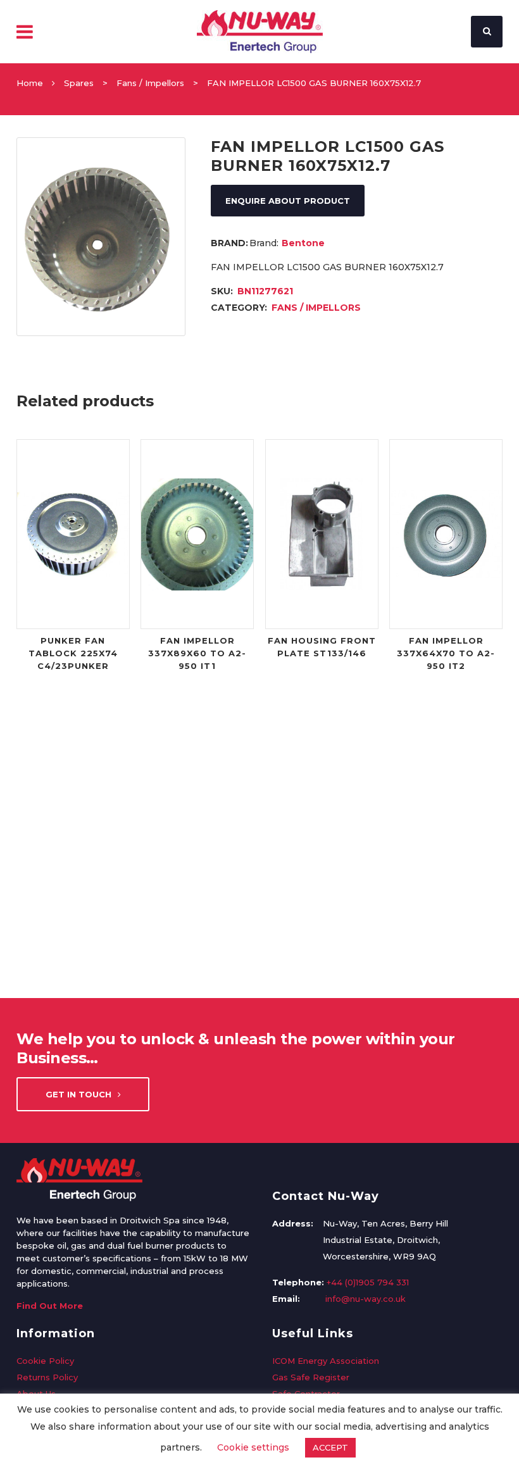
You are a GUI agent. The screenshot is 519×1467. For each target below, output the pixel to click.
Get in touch (78, 1094)
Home (29, 83)
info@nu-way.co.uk (365, 1299)
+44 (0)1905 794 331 (368, 1282)
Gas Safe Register (310, 1377)
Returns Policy (47, 1377)
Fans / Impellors (150, 83)
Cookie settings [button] (253, 1447)
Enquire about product (287, 201)
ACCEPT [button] (330, 1447)
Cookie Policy (45, 1361)
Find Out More (49, 1306)
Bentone (303, 243)
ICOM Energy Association (325, 1361)
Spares (79, 83)
